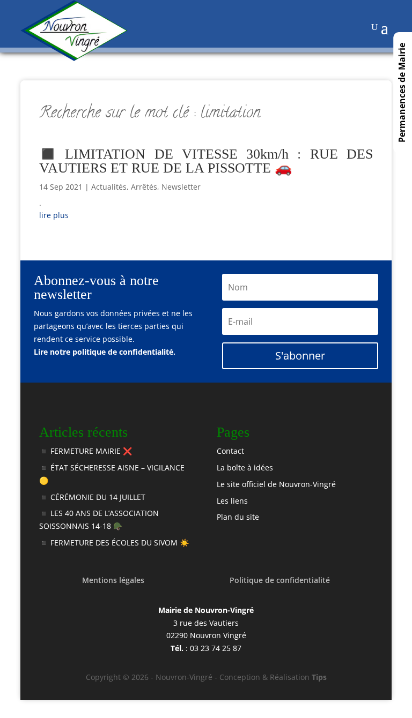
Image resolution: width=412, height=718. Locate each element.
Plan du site (238, 517)
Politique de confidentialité (280, 580)
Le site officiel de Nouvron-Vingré (276, 484)
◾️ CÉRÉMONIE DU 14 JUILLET (92, 497)
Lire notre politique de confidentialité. (104, 352)
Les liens (232, 501)
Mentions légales (113, 580)
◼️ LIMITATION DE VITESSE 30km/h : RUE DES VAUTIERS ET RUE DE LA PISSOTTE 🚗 (206, 161)
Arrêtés (144, 187)
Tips (319, 677)
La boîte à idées (245, 467)
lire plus (54, 215)
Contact (230, 451)
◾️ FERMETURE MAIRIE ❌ (85, 451)
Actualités (109, 187)
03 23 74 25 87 (215, 648)
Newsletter (181, 187)
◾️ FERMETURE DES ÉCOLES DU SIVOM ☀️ (114, 542)
